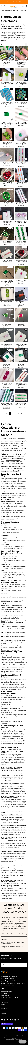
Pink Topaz (4, 609)
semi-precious (5, 443)
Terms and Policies (14, 1042)
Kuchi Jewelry (5, 995)
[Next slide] (26, 1)
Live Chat (11, 985)
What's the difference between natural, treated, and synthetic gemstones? (13, 934)
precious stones (21, 441)
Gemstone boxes (7, 572)
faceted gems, (10, 460)
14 (18, 413)
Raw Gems (4, 993)
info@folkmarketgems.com (12, 981)
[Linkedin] (15, 1020)
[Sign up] (24, 964)
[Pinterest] (18, 1020)
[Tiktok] (10, 1020)
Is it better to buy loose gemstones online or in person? (12, 947)
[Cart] (26, 6)
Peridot (10, 609)
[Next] (21, 413)
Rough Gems (8, 10)
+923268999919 (11, 983)
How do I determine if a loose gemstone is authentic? (13, 917)
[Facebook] (2, 1020)
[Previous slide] (1, 1)
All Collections (5, 1000)
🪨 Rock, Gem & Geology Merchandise (11, 997)
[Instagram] (5, 1020)
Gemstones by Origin (6, 991)
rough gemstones (5, 468)
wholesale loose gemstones (8, 440)
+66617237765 (21, 983)
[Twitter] (13, 1020)
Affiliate (3, 1004)
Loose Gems (16, 10)
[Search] (5, 6)
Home (2, 10)
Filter (4, 44)
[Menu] (1, 6)
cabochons (17, 460)
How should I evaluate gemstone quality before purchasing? (12, 938)
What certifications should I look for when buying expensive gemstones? (12, 943)
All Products (4, 1002)
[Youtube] (7, 1020)
